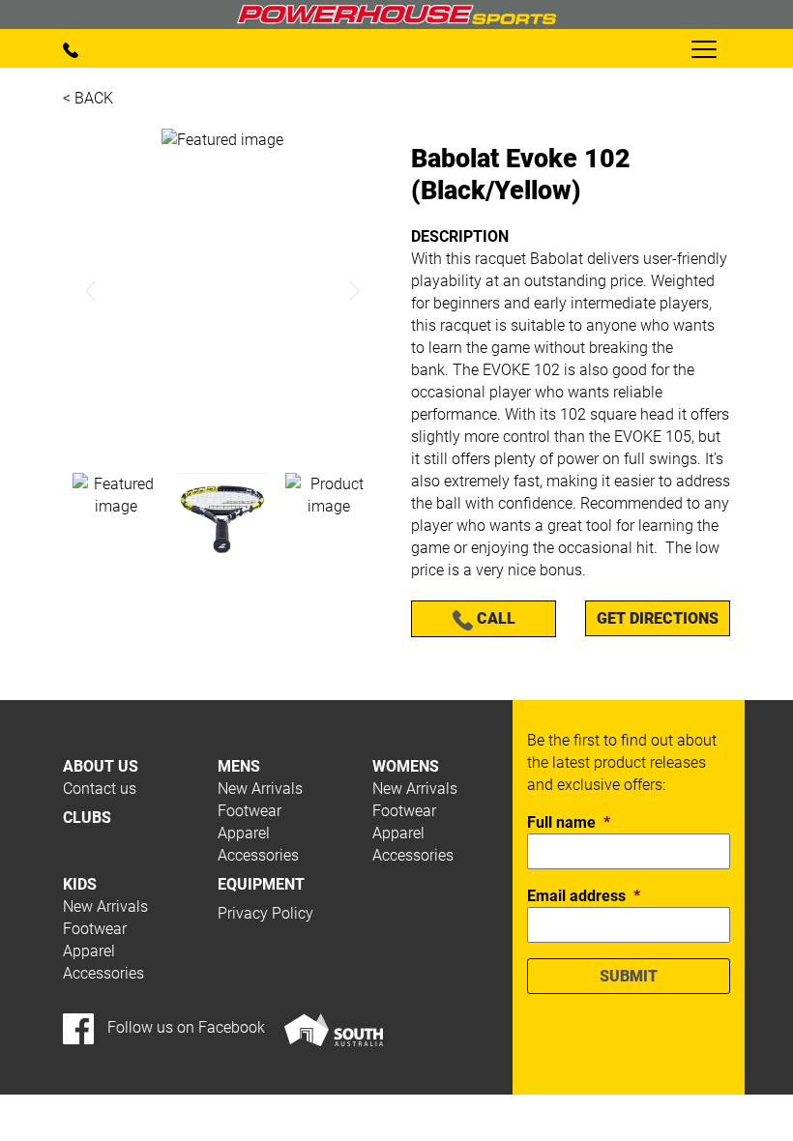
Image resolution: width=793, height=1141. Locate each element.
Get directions (658, 618)
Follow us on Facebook (184, 1027)
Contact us (99, 788)
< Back (88, 98)
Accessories (258, 855)
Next (353, 291)
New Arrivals (260, 788)
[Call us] (70, 49)
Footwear (249, 811)
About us (100, 766)
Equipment (261, 884)
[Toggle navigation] (703, 48)
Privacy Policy (265, 913)
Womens (405, 766)
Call (494, 618)
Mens (239, 766)
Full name (568, 822)
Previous (91, 291)
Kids (80, 884)
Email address (583, 896)
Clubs (87, 817)
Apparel (244, 833)
